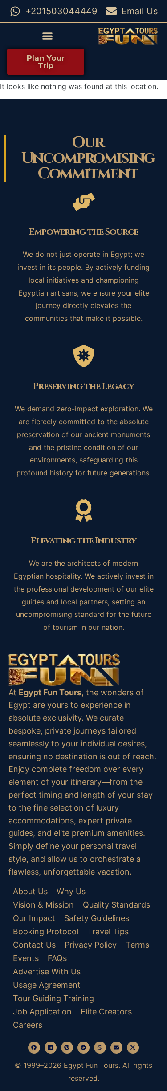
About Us (30, 891)
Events (26, 958)
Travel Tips (108, 931)
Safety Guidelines (96, 918)
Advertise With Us (47, 971)
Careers (27, 1025)
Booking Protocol (45, 931)
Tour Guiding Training (53, 998)
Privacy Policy (91, 944)
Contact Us (34, 944)
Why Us (71, 891)
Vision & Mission (43, 904)
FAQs (57, 958)
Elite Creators (106, 1011)
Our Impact (34, 918)
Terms (137, 944)
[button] (47, 36)
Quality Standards (116, 904)
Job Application (42, 1011)
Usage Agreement (47, 985)
